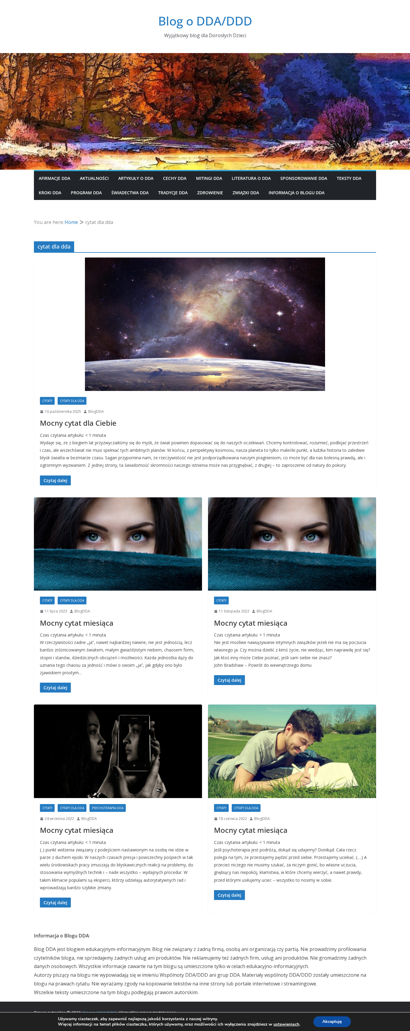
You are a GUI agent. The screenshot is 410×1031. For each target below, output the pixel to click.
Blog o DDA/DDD (205, 21)
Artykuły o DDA (135, 178)
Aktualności (94, 178)
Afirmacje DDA (54, 178)
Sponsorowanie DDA (303, 178)
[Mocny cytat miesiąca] (118, 544)
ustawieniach (286, 1024)
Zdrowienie (210, 192)
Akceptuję (332, 1021)
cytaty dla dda (72, 401)
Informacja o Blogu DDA (296, 192)
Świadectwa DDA (130, 192)
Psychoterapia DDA (107, 808)
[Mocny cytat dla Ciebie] (205, 324)
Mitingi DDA (209, 178)
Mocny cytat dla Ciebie (78, 423)
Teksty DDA (349, 178)
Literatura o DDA (251, 178)
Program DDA (86, 192)
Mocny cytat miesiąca (76, 623)
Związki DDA (246, 192)
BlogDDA (96, 411)
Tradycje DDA (173, 192)
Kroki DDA (50, 192)
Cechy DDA (174, 178)
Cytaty (47, 401)
